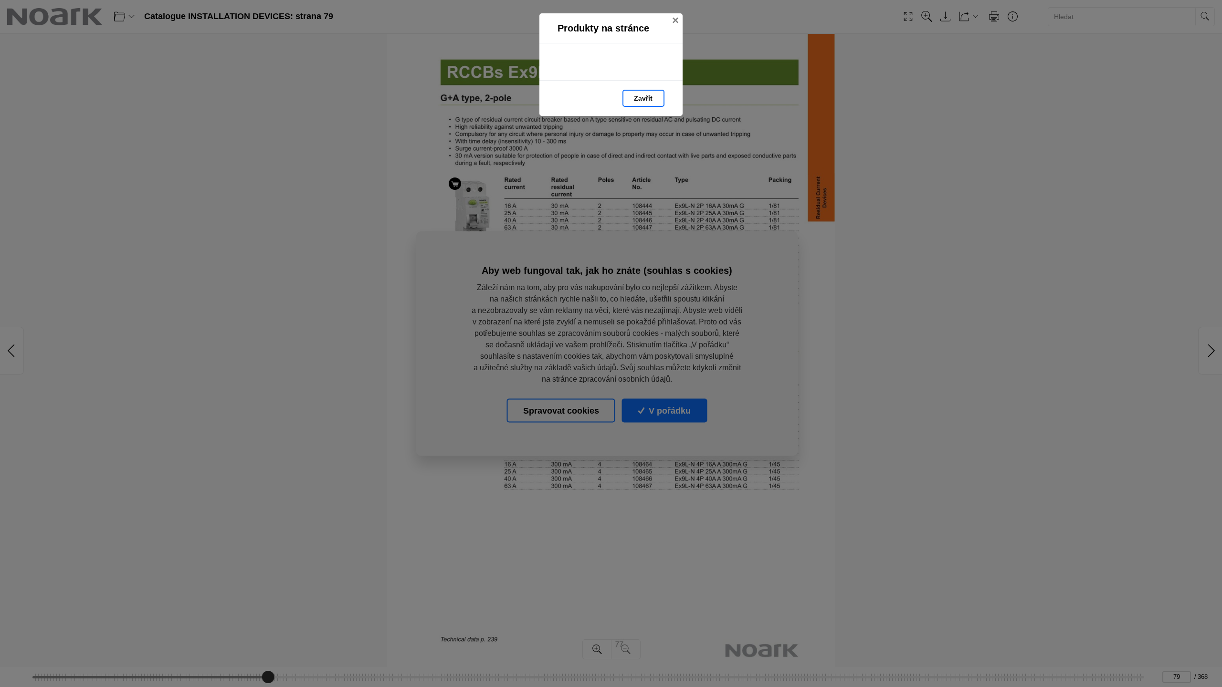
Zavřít (643, 98)
